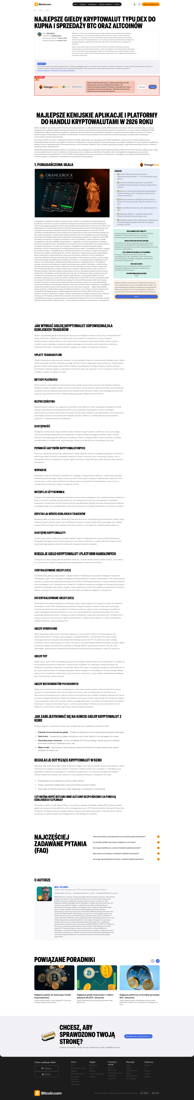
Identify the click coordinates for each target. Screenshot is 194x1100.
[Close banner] (110, 528)
